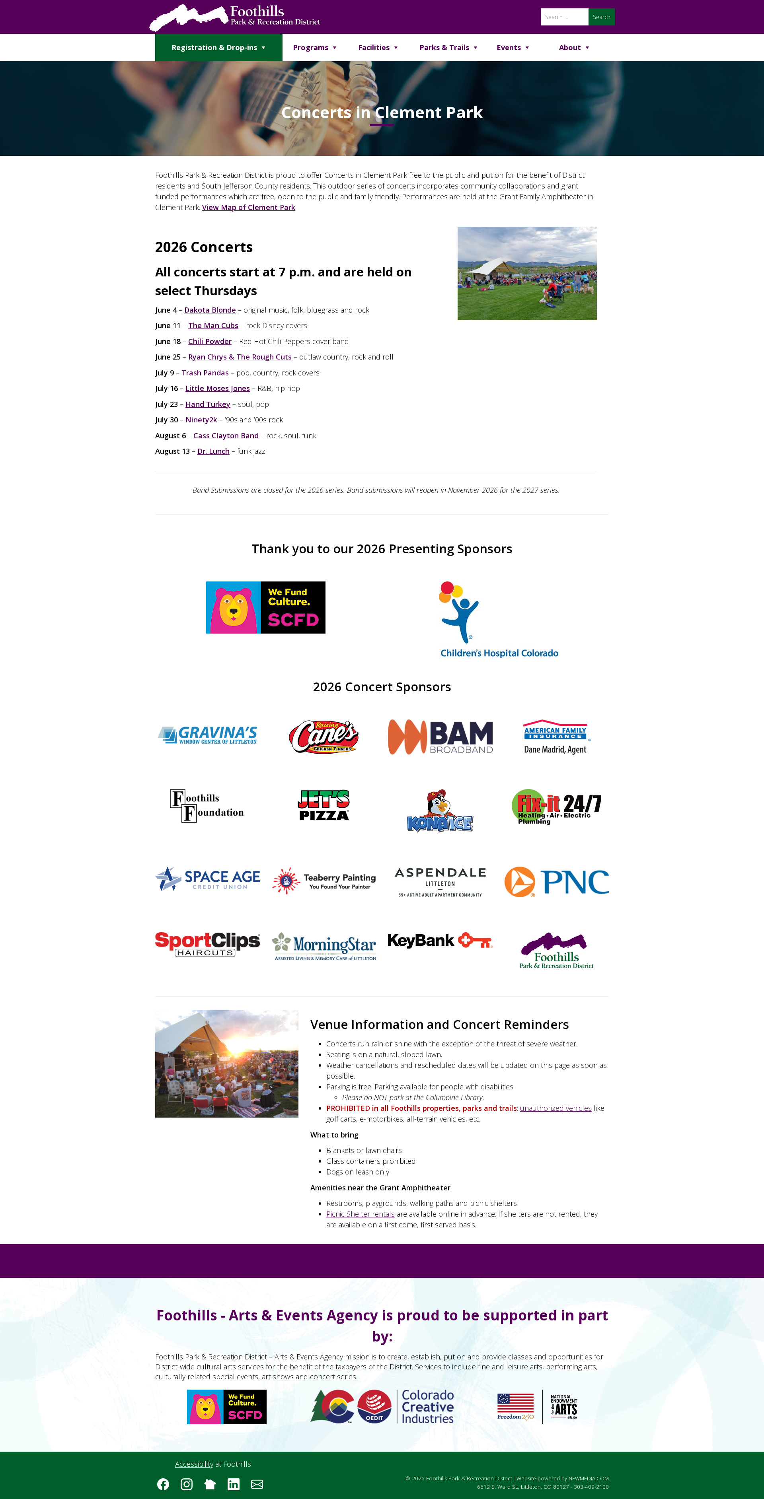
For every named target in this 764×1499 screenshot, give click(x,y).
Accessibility (194, 1464)
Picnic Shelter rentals (360, 1214)
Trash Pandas (205, 372)
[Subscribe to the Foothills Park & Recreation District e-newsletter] (260, 1487)
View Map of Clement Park (248, 207)
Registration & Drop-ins (214, 47)
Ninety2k (201, 419)
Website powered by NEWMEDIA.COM (562, 1478)
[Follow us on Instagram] (189, 1487)
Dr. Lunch (213, 451)
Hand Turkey (207, 404)
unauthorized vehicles (556, 1108)
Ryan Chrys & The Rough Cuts (240, 357)
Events (509, 47)
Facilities (374, 47)
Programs (310, 47)
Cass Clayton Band (226, 435)
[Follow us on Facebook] (166, 1487)
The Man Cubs (213, 325)
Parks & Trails (444, 47)
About (570, 47)
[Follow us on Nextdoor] (213, 1487)
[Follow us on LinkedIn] (236, 1487)
